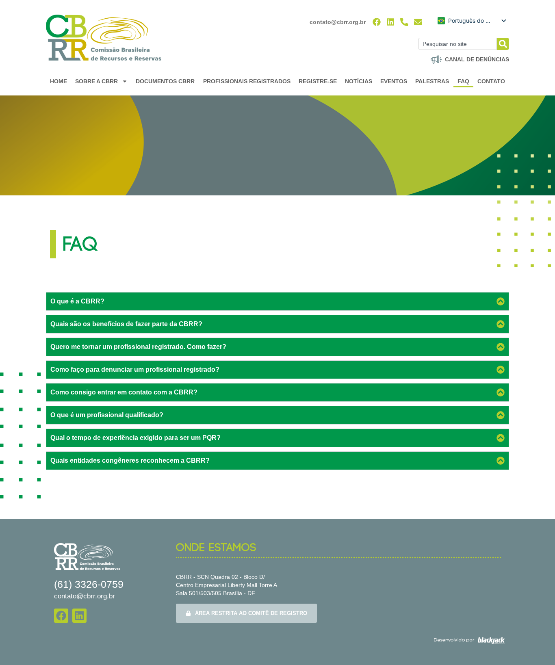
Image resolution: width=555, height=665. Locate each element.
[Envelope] (418, 22)
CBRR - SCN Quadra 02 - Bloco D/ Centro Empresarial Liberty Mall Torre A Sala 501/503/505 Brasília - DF (226, 585)
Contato (491, 81)
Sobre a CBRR (96, 81)
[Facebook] (377, 22)
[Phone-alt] (404, 22)
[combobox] (457, 44)
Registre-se (318, 81)
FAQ (463, 81)
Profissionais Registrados (247, 81)
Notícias (358, 81)
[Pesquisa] (503, 44)
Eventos (393, 81)
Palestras (432, 81)
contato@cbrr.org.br (338, 22)
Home (58, 81)
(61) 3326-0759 (89, 584)
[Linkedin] (390, 22)
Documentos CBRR (165, 81)
